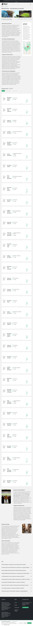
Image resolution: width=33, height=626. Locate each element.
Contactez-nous (25, 607)
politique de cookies (6, 624)
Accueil (15, 602)
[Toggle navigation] (30, 4)
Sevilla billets (18, 494)
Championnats (16, 607)
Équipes (15, 605)
